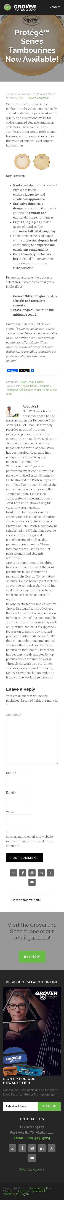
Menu (53, 7)
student (38, 389)
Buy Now (32, 956)
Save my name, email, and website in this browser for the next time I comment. (29, 841)
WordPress (10, 1194)
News (23, 382)
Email (11, 792)
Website (11, 812)
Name (11, 772)
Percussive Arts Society (19, 389)
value (9, 394)
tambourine (50, 389)
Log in (24, 1194)
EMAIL (19, 1138)
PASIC (33, 386)
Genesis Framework (32, 1191)
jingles (25, 386)
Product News (35, 382)
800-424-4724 (38, 1138)
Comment (14, 714)
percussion (44, 386)
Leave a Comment (38, 98)
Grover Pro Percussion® (21, 9)
